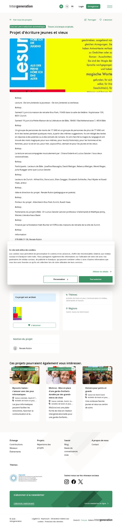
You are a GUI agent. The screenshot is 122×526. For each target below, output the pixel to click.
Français (84, 520)
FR (72, 6)
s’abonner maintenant (24, 503)
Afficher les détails (100, 272)
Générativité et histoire (75, 300)
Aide (66, 455)
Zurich (68, 312)
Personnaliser (59, 279)
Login (81, 6)
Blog (66, 444)
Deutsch (76, 520)
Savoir (67, 440)
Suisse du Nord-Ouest (80, 312)
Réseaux (13, 448)
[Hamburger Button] (109, 6)
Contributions (16, 444)
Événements (15, 451)
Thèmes (14, 464)
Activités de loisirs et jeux (76, 298)
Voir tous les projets (22, 19)
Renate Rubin (25, 348)
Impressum (45, 519)
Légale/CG (36, 519)
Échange (14, 440)
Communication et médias (96, 298)
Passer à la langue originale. (61, 26)
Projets (40, 440)
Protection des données (54, 521)
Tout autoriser (96, 279)
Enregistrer (93, 6)
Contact (95, 444)
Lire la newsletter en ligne (95, 503)
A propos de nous (100, 440)
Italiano (91, 520)
